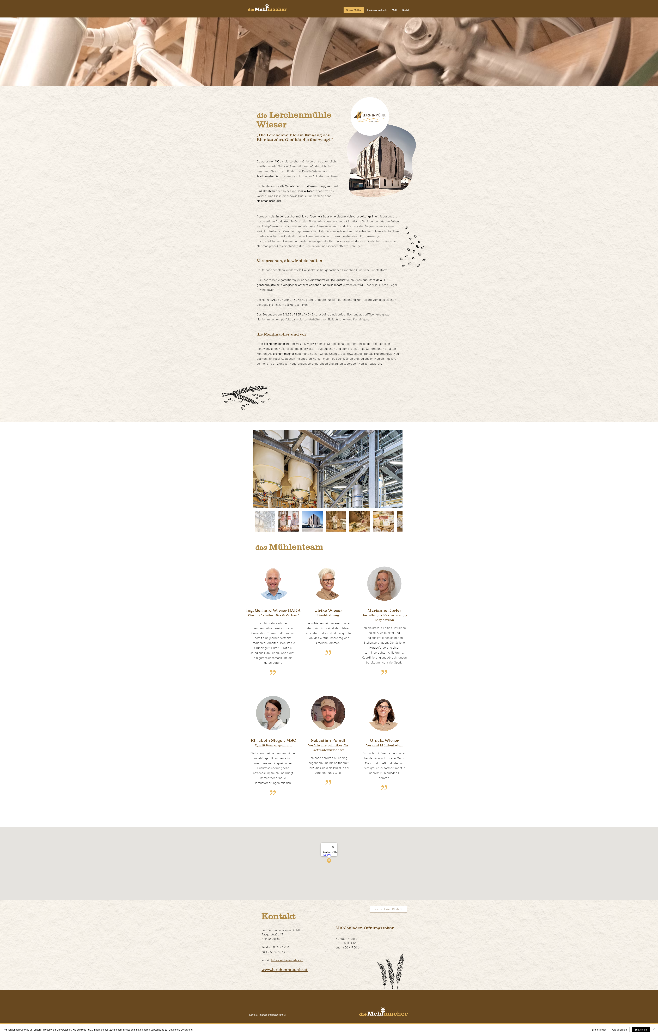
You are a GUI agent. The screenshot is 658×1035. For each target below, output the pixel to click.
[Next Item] (397, 469)
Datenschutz (278, 1014)
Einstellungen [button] (599, 1029)
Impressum (265, 1014)
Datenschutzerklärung (181, 1029)
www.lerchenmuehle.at (284, 969)
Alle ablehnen (619, 1029)
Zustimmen (641, 1029)
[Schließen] (654, 1029)
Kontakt (253, 1014)
